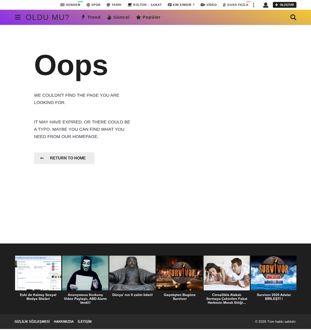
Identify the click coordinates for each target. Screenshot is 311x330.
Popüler (152, 17)
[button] (253, 5)
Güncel (121, 17)
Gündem (73, 4)
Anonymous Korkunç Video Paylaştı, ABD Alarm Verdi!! (85, 298)
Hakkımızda (64, 321)
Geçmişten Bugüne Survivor (180, 297)
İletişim (85, 321)
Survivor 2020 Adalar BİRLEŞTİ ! (274, 297)
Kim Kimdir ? (184, 5)
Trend (94, 17)
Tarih (116, 5)
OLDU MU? (48, 17)
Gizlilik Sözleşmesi (32, 321)
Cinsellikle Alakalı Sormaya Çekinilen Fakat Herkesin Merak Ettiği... (226, 298)
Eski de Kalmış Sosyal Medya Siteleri (38, 297)
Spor (96, 5)
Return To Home (68, 158)
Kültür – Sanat (147, 5)
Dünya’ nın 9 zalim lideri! (132, 295)
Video (212, 5)
